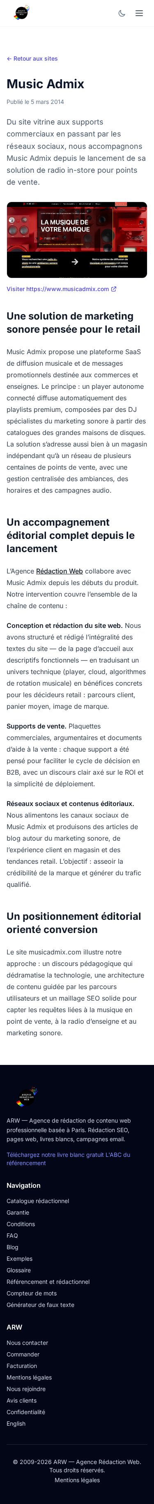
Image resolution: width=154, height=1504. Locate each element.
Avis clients (22, 1400)
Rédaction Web (59, 571)
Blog (12, 1246)
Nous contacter (27, 1342)
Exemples (19, 1258)
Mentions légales (29, 1377)
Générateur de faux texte (40, 1304)
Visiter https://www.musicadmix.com (58, 288)
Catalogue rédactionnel (38, 1200)
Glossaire (19, 1270)
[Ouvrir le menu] (139, 13)
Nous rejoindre (26, 1388)
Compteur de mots (32, 1293)
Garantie (18, 1212)
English (16, 1423)
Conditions (21, 1223)
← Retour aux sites (32, 58)
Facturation (22, 1365)
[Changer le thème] (122, 13)
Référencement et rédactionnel (48, 1281)
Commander (23, 1354)
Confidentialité (26, 1411)
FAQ (12, 1235)
